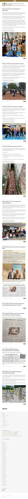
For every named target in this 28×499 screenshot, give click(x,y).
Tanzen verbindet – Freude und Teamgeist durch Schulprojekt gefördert (11, 202)
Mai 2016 (3, 469)
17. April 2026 (3, 105)
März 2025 (3, 455)
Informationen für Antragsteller (6, 424)
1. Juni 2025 (3, 370)
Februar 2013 (3, 475)
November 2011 (4, 477)
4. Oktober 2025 (4, 302)
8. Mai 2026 (3, 62)
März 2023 (3, 459)
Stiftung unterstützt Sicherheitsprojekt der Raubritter (13, 63)
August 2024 (3, 457)
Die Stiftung (3, 416)
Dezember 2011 (4, 476)
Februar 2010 (3, 484)
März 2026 (3, 446)
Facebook (4, 490)
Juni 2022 (3, 461)
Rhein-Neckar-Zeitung (10, 298)
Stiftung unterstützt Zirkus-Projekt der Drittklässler (12, 106)
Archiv (3, 427)
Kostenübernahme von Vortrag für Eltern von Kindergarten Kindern (13, 247)
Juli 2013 (3, 472)
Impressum (3, 496)
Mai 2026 (3, 444)
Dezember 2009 (4, 485)
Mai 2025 (3, 453)
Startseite (3, 414)
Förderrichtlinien (4, 423)
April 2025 (3, 454)
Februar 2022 (3, 462)
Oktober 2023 (3, 458)
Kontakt (6, 496)
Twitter (2, 490)
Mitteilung (7, 58)
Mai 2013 (3, 473)
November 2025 (4, 447)
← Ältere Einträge (5, 408)
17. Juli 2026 (3, 7)
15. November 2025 (4, 245)
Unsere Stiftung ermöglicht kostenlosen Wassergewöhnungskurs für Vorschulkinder (11, 349)
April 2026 (3, 445)
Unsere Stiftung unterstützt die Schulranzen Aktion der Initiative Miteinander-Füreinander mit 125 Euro (13, 304)
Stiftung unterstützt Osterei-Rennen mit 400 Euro (12, 146)
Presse (7, 298)
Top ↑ (25, 496)
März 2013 (3, 474)
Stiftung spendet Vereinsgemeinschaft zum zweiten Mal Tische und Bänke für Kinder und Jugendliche (13, 314)
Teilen (25, 58)
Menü (14, 1)
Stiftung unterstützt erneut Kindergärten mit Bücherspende (11, 9)
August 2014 (3, 471)
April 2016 (3, 470)
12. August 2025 (4, 347)
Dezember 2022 (4, 460)
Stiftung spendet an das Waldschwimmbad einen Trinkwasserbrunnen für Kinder (11, 372)
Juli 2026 (3, 443)
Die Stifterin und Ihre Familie (5, 415)
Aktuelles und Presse (4, 425)
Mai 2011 (3, 478)
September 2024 (4, 456)
